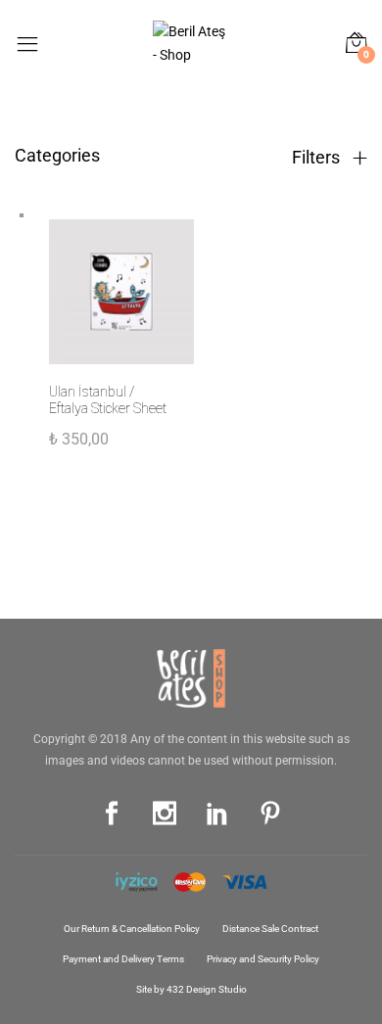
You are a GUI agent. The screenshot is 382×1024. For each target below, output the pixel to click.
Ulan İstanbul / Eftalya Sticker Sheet (108, 400)
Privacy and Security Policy (263, 959)
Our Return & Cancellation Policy (132, 928)
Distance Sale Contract (270, 928)
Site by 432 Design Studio (191, 989)
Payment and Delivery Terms (123, 959)
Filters (318, 157)
